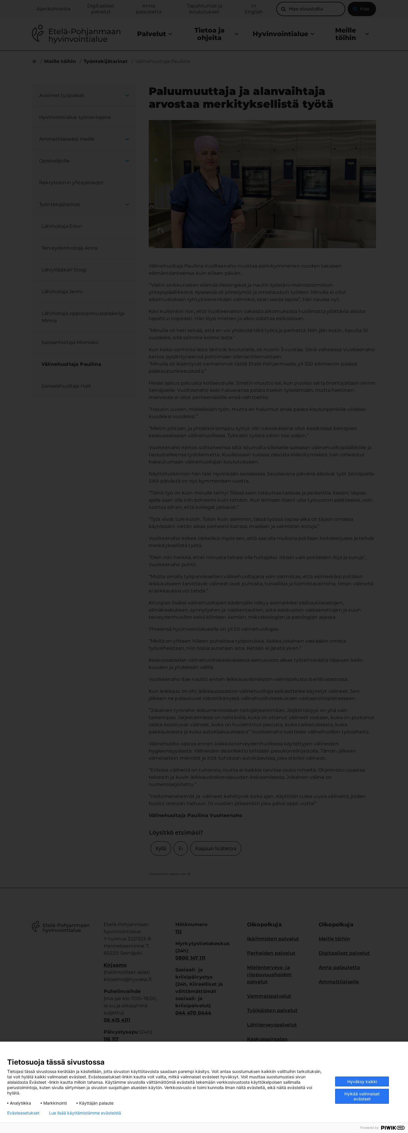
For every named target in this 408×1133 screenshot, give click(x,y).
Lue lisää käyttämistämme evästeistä (85, 1113)
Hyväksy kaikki (362, 1081)
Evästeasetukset (23, 1113)
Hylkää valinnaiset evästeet (362, 1096)
